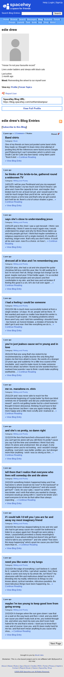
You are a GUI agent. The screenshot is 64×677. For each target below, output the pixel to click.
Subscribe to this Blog (14, 127)
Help (45, 2)
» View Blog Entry (13, 161)
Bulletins (48, 19)
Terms (45, 666)
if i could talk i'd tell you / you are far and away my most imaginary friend (29, 518)
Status (34, 668)
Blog (40, 19)
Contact (15, 668)
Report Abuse (25, 668)
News (10, 666)
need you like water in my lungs (24, 561)
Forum (57, 19)
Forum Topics (25, 87)
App (40, 22)
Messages (32, 19)
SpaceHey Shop (45, 668)
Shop (46, 22)
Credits (33, 666)
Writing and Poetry (20, 181)
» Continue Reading (26, 157)
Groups (12, 22)
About (52, 22)
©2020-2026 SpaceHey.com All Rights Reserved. (32, 672)
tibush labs (39, 655)
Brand (26, 666)
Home (6, 19)
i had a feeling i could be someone (25, 302)
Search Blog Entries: (11, 13)
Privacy (52, 666)
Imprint (58, 666)
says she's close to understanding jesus (29, 219)
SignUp (59, 2)
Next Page (56, 643)
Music (15, 141)
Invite (34, 22)
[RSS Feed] (60, 121)
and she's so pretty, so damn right (25, 430)
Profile (14, 87)
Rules (16, 666)
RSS (39, 666)
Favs (28, 22)
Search (57, 13)
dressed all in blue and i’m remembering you (31, 260)
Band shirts (12, 137)
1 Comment (19, 133)
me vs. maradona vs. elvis (20, 388)
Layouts (20, 22)
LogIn (51, 2)
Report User (11, 93)
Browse (13, 19)
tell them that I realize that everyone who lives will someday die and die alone (29, 474)
